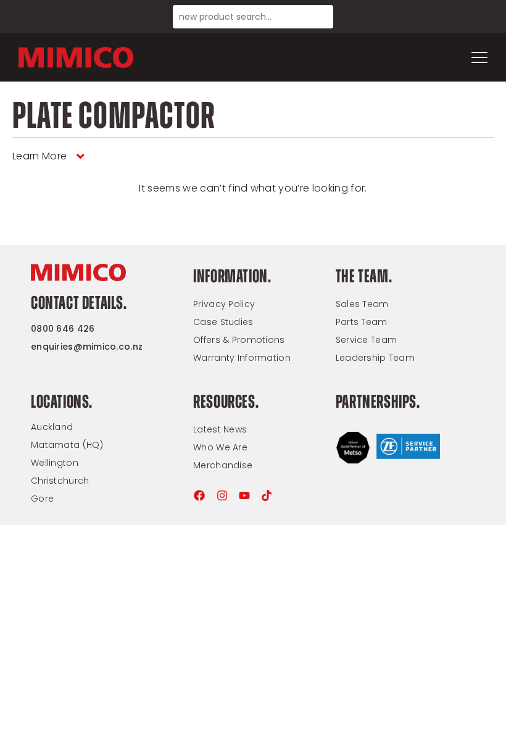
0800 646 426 (62, 328)
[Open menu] (479, 57)
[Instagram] (222, 495)
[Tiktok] (266, 495)
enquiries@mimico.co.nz (87, 346)
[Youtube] (244, 495)
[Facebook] (199, 495)
